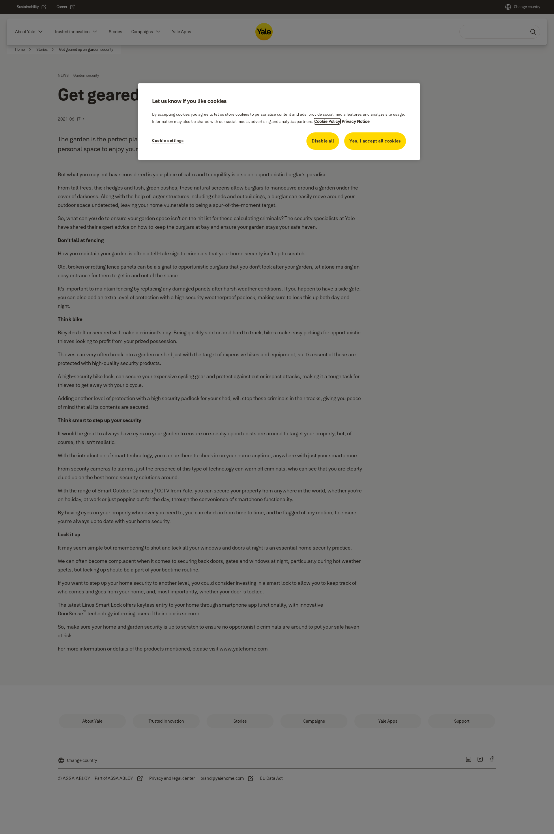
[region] (279, 121)
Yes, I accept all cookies (375, 141)
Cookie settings (168, 140)
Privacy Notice (356, 121)
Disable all (323, 141)
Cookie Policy (327, 121)
